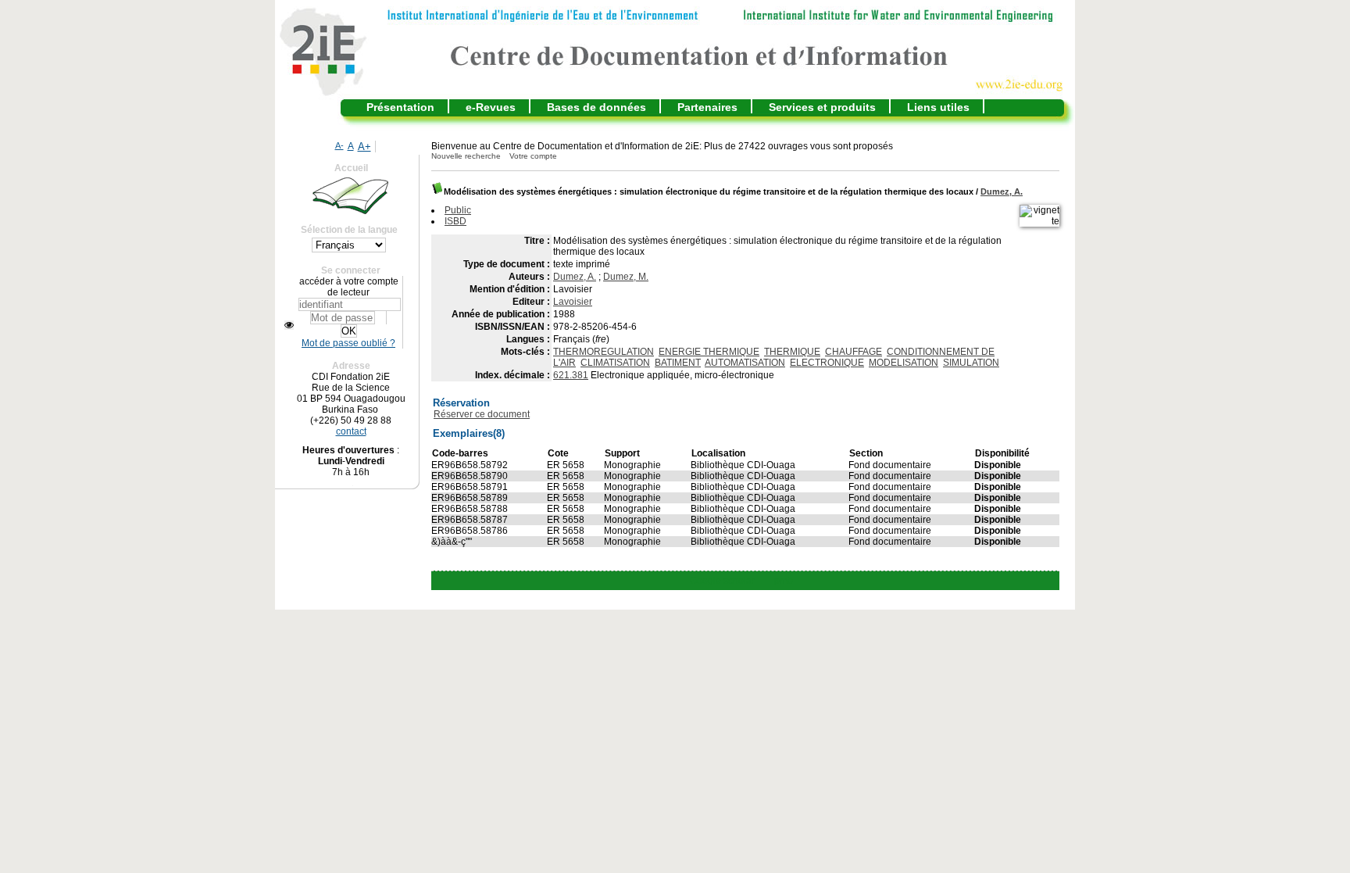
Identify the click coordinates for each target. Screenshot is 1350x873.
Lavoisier (572, 301)
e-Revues (491, 107)
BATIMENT (678, 362)
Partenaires (707, 107)
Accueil (351, 168)
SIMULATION (971, 362)
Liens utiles (938, 107)
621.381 (570, 375)
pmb (783, 580)
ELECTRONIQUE (827, 362)
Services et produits (822, 107)
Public (458, 210)
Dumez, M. (625, 276)
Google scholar (722, 580)
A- (339, 145)
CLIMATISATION (615, 362)
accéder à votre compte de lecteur (348, 287)
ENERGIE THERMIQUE (709, 351)
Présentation (400, 107)
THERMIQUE (792, 351)
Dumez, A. (1001, 191)
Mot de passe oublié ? (348, 343)
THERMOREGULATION (603, 351)
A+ (364, 146)
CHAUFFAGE (853, 351)
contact (351, 431)
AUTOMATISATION (745, 362)
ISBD (455, 221)
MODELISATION (903, 362)
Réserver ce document (482, 414)
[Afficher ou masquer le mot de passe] (289, 325)
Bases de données (596, 107)
